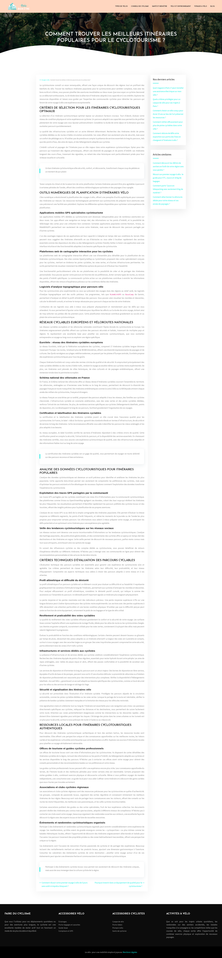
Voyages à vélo (200, 6)
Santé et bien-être (159, 6)
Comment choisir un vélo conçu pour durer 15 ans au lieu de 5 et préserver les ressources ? (168, 114)
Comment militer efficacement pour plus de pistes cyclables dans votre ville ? (168, 125)
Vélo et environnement (181, 6)
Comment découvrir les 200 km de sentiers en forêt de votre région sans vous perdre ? (168, 166)
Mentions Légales (130, 952)
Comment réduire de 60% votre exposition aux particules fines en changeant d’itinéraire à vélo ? (167, 136)
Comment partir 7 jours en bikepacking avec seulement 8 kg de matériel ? (168, 189)
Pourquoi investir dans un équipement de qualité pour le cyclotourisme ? (118, 884)
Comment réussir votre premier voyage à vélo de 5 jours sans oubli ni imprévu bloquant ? (65, 884)
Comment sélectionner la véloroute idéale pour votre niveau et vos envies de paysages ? (167, 200)
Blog (212, 6)
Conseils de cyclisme (140, 6)
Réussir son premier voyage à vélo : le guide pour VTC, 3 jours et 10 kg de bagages (168, 178)
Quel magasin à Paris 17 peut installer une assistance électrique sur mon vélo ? (168, 91)
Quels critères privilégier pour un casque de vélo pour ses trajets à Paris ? (166, 102)
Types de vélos (121, 6)
